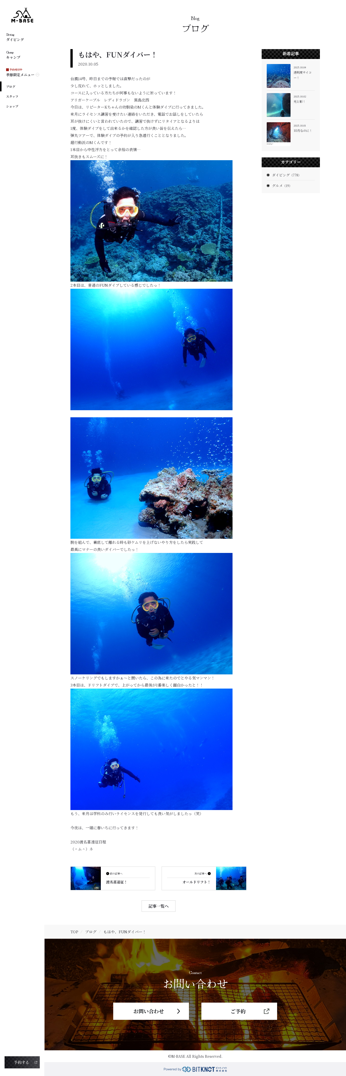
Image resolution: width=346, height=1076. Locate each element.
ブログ (10, 86)
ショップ (12, 106)
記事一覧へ (158, 906)
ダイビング (286, 174)
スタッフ (12, 96)
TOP (74, 931)
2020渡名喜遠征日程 (88, 841)
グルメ (282, 185)
